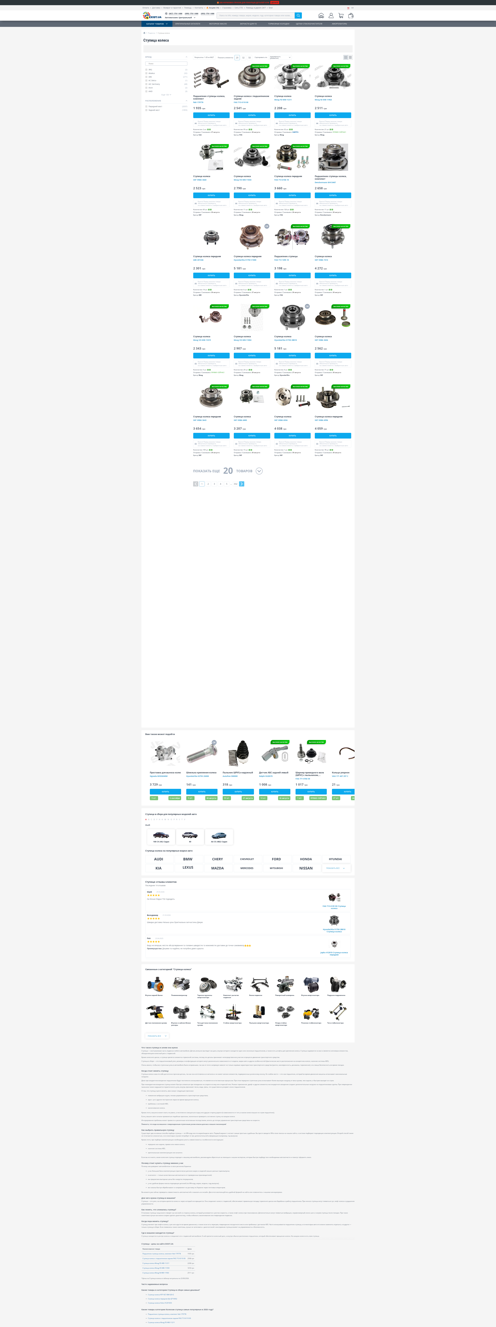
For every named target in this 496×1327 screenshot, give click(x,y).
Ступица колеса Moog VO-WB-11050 (155, 1268)
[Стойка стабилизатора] (339, 1011)
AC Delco (168, 80)
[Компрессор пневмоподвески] (183, 984)
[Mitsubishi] (277, 868)
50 (249, 57)
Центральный (178, 17)
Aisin (168, 88)
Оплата (145, 8)
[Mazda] (218, 868)
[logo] (152, 15)
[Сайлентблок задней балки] (157, 984)
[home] (144, 33)
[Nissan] (307, 868)
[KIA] (159, 868)
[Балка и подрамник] (261, 984)
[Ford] (277, 859)
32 (243, 57)
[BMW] (189, 859)
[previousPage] (195, 483)
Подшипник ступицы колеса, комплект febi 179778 (161, 1254)
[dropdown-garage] (321, 15)
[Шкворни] (287, 984)
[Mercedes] (248, 868)
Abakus (168, 73)
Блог (271, 8)
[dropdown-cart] (341, 15)
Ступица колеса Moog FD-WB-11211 (155, 1263)
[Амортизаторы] (235, 1011)
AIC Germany (168, 84)
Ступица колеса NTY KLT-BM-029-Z (161, 1295)
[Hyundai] (336, 859)
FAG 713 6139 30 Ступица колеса (334, 907)
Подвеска (151, 33)
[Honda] (307, 859)
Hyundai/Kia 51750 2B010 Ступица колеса (334, 930)
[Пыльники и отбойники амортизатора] (261, 1011)
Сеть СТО (239, 8)
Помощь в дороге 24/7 (256, 8)
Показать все (333, 868)
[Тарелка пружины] (209, 984)
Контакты (199, 8)
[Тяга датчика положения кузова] (209, 1011)
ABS (168, 77)
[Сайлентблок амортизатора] (313, 984)
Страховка (226, 8)
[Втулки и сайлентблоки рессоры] (183, 1011)
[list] (350, 57)
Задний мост (168, 110)
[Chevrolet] (248, 859)
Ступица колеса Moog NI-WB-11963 (155, 1273)
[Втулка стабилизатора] (313, 1011)
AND (168, 91)
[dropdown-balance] (351, 15)
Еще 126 (165, 94)
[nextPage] (241, 483)
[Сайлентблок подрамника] (339, 984)
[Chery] (218, 859)
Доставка (156, 8)
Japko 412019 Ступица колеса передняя (334, 954)
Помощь (188, 8)
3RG (168, 70)
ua (352, 7)
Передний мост (168, 106)
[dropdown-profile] (331, 15)
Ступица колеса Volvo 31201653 (160, 1303)
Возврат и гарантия (172, 8)
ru (348, 7)
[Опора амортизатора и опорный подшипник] (287, 1011)
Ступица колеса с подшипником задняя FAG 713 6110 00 (163, 1258)
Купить (211, 115)
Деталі (274, 2)
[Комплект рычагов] (235, 984)
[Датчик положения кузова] (157, 1011)
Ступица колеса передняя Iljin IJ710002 (162, 1299)
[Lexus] (189, 868)
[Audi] (159, 859)
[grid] (346, 57)
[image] (211, 77)
